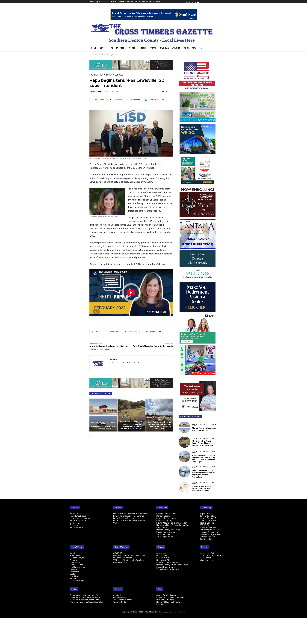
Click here (94, 264)
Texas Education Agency (167, 569)
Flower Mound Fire (208, 527)
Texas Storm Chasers (123, 599)
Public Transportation (166, 532)
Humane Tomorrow (165, 599)
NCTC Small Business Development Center (129, 521)
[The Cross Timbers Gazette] (153, 32)
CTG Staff (99, 91)
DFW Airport (205, 558)
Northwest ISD (163, 560)
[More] (163, 99)
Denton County (77, 581)
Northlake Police (207, 536)
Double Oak (75, 562)
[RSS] (192, 2)
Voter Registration (164, 536)
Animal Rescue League (166, 595)
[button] (201, 48)
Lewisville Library (164, 520)
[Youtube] (198, 2)
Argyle (73, 553)
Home (91, 55)
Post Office (161, 527)
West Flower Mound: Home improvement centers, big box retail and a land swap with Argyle (159, 425)
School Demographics (166, 567)
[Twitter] (195, 2)
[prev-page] (90, 435)
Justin (72, 574)
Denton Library (163, 516)
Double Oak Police (208, 520)
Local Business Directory (124, 518)
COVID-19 (117, 553)
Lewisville (74, 571)
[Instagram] (189, 2)
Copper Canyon (77, 558)
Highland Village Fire (209, 532)
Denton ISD (161, 555)
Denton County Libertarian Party (85, 597)
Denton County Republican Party (85, 599)
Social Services (163, 534)
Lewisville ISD (162, 558)
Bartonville (75, 555)
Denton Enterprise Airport (211, 555)
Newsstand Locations (80, 518)
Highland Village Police (210, 534)
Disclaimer (75, 525)
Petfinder (160, 604)
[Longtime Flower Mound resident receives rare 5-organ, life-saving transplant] (184, 471)
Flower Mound (76, 564)
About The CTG (77, 513)
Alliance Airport (207, 560)
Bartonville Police (207, 516)
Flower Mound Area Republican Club (86, 602)
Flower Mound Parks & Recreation (171, 523)
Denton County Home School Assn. (172, 564)
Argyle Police (206, 513)
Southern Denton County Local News (103, 423)
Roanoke (74, 578)
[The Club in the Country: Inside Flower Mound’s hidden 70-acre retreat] (131, 415)
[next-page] (94, 435)
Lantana (73, 569)
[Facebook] (186, 2)
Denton (73, 560)
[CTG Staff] (91, 91)
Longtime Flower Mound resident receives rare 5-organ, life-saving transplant (203, 473)
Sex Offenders (206, 539)
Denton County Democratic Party (85, 595)
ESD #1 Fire (205, 525)
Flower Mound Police (209, 529)
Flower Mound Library (166, 518)
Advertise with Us (78, 520)
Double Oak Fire (207, 523)
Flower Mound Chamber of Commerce (130, 513)
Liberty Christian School (167, 562)
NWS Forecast (119, 597)
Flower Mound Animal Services (170, 597)
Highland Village (77, 567)
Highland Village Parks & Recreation (172, 525)
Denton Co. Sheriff (208, 518)
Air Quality (118, 595)
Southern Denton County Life (131, 421)
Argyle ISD (161, 553)
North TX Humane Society (168, 602)
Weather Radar (120, 602)
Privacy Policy (76, 527)
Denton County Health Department (129, 555)
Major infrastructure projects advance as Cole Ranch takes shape (203, 488)
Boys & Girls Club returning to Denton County (153, 346)
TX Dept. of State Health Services (128, 560)
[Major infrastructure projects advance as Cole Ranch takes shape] (184, 487)
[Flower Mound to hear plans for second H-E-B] (103, 415)
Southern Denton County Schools (106, 55)
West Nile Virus (120, 562)
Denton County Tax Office (168, 529)
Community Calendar (166, 513)
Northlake (74, 576)
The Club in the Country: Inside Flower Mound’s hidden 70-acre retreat (131, 426)
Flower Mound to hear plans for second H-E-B (103, 427)
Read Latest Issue (78, 516)
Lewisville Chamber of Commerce (128, 516)
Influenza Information (122, 558)
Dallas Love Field (207, 553)
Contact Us (75, 523)
